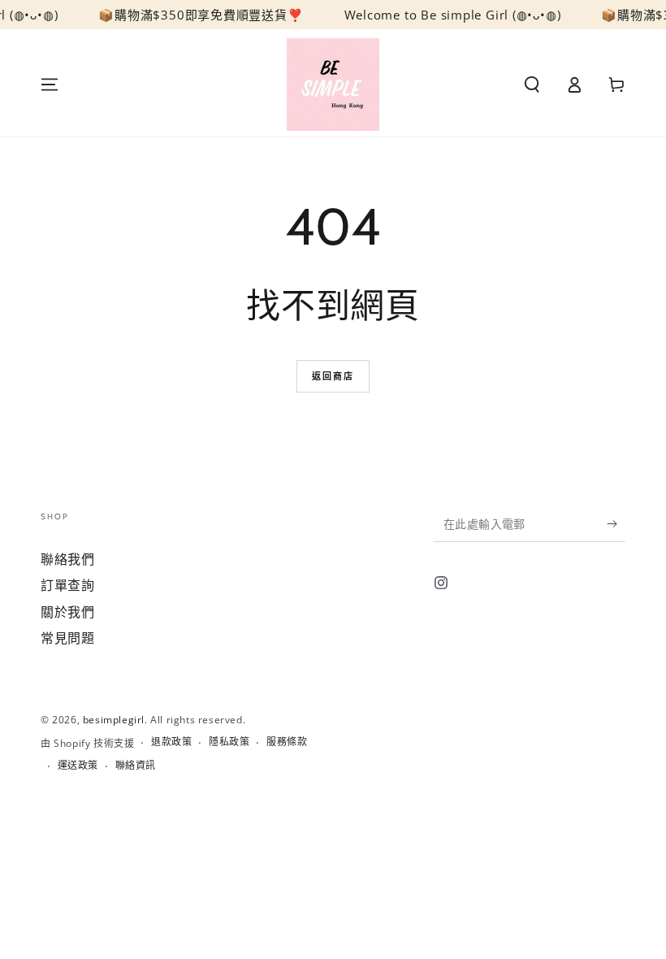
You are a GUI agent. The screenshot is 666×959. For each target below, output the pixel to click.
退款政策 (171, 742)
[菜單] (49, 84)
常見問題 (67, 638)
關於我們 (67, 612)
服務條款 (286, 742)
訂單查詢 (67, 585)
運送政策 (78, 765)
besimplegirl (114, 720)
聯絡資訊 (135, 765)
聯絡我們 (67, 559)
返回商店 (333, 376)
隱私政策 (229, 742)
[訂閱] (616, 523)
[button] (532, 84)
